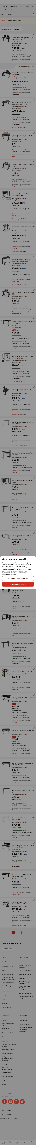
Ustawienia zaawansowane (18, 578)
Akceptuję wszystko (18, 584)
